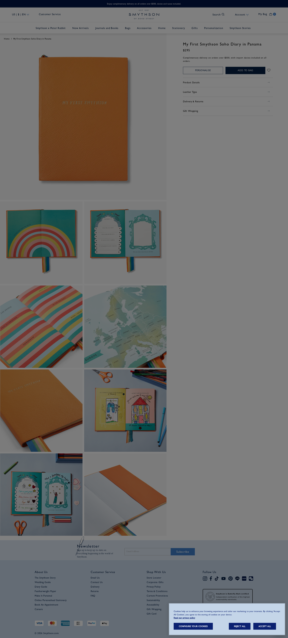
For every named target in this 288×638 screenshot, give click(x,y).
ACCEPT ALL (264, 626)
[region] (227, 619)
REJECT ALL (239, 626)
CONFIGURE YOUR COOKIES (193, 626)
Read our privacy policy (184, 618)
